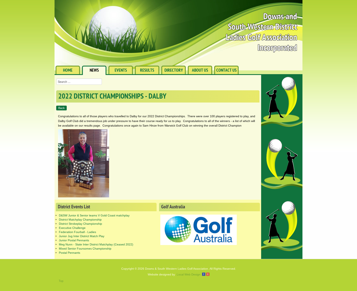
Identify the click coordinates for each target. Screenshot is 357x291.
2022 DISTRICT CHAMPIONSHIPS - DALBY (112, 96)
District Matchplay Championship (80, 219)
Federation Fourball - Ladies (77, 232)
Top (61, 281)
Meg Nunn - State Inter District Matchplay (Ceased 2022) (96, 244)
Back (61, 108)
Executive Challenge (72, 227)
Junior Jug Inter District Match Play (81, 236)
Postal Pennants (69, 252)
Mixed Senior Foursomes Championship (85, 248)
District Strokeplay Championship (80, 223)
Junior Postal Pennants (74, 240)
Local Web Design (188, 274)
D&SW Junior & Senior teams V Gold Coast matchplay (94, 215)
